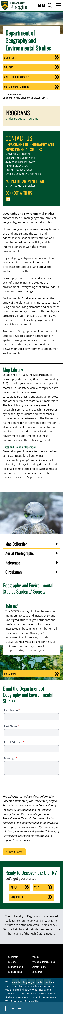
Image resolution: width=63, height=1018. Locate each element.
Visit (36, 887)
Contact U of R (15, 967)
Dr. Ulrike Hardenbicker (20, 185)
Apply (14, 887)
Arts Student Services (16, 77)
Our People (10, 58)
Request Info (18, 897)
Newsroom (13, 957)
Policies (35, 957)
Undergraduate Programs (21, 118)
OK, (17, 1008)
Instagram (10, 674)
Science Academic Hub (16, 87)
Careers (12, 962)
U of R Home (9, 94)
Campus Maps (15, 972)
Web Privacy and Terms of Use (22, 1001)
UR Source (37, 972)
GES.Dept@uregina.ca (27, 174)
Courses (9, 67)
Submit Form (14, 852)
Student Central (39, 967)
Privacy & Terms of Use (43, 962)
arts (21, 94)
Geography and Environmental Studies (25, 97)
